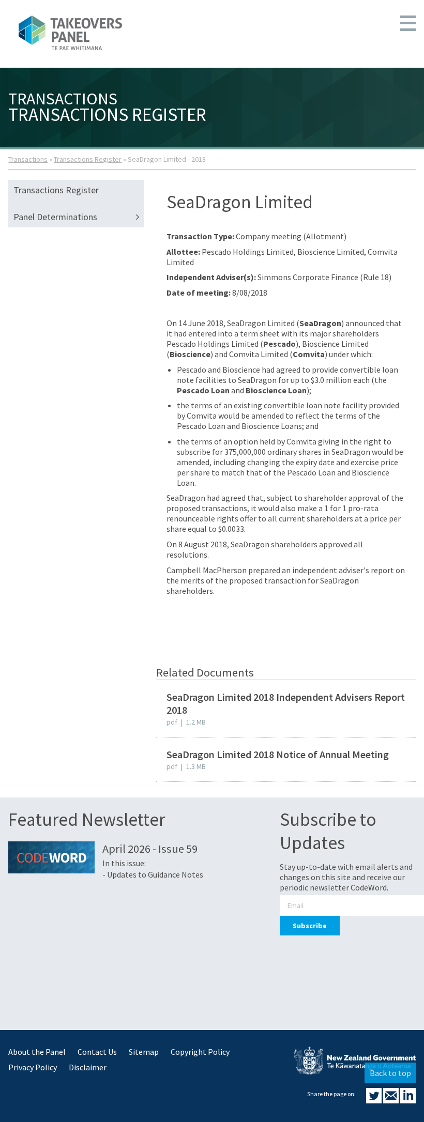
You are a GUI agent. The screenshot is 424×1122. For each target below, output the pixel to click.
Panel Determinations (55, 217)
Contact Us (97, 1052)
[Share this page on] (374, 1100)
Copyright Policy (200, 1052)
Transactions (28, 159)
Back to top (390, 1073)
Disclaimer (88, 1067)
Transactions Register (88, 159)
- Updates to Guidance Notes (152, 874)
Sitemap (144, 1052)
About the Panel (37, 1052)
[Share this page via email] (391, 1100)
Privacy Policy (32, 1067)
